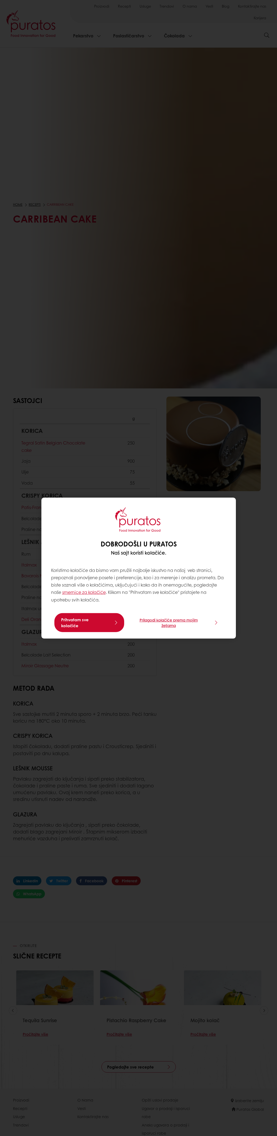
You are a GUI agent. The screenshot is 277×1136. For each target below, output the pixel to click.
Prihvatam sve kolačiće (75, 623)
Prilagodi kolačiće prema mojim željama (169, 622)
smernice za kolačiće (84, 592)
